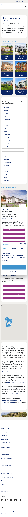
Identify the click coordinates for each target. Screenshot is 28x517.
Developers (4, 435)
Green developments (6, 465)
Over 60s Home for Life (7, 477)
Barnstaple (6, 107)
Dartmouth (6, 125)
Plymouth (6, 159)
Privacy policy (17, 511)
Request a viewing (14, 237)
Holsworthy (7, 134)
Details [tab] (14, 248)
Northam (6, 150)
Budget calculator (5, 428)
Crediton (6, 116)
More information (14, 241)
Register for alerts (6, 442)
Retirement (4, 451)
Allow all (14, 266)
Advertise (3, 488)
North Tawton (7, 147)
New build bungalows (6, 458)
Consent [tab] (5, 248)
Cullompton (7, 119)
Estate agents (4, 439)
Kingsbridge (7, 137)
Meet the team (5, 491)
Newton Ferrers (8, 144)
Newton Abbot (7, 140)
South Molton (7, 162)
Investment (4, 461)
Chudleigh (6, 113)
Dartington (6, 122)
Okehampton (7, 153)
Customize (13, 271)
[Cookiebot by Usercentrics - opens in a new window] (20, 244)
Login (25, 1)
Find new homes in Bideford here (15, 382)
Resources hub (5, 454)
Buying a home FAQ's (6, 473)
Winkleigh (6, 177)
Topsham (6, 171)
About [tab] (23, 248)
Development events (6, 481)
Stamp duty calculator (7, 432)
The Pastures (7, 209)
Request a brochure (14, 229)
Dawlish (6, 128)
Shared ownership (5, 447)
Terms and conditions (6, 511)
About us (3, 470)
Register (18, 1)
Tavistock (6, 165)
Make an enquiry (14, 233)
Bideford (6, 110)
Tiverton (6, 168)
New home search (6, 424)
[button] (7, 326)
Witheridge (6, 180)
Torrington (6, 174)
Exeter (5, 131)
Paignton (6, 156)
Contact (3, 484)
